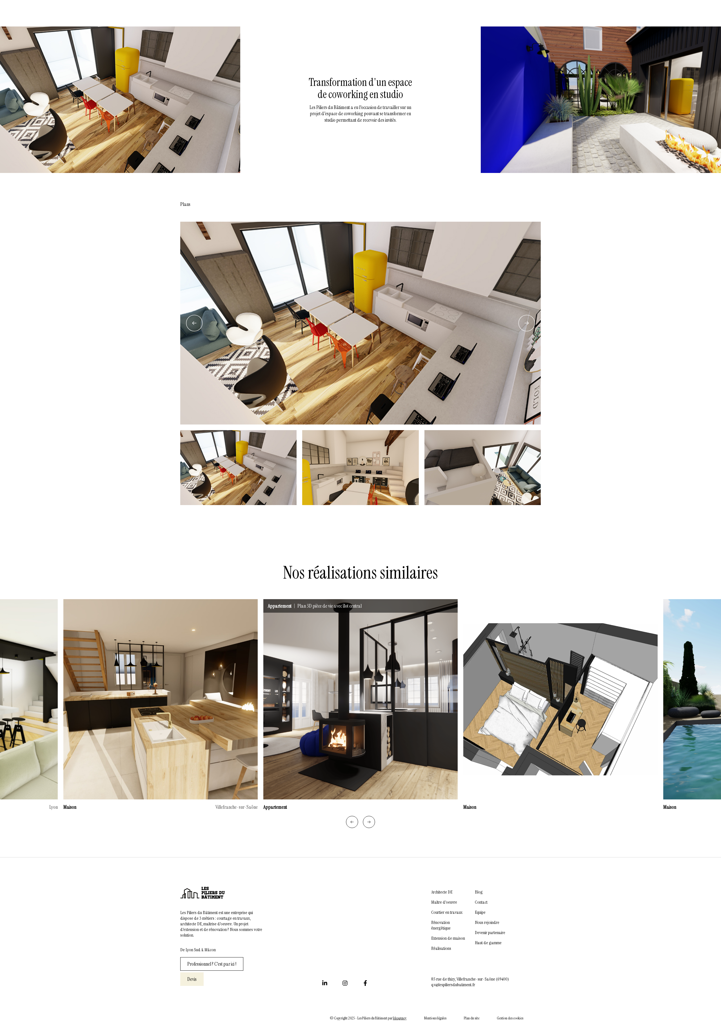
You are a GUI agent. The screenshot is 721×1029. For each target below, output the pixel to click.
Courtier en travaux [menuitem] (446, 912)
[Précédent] (194, 323)
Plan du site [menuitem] (471, 1018)
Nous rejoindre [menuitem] (487, 922)
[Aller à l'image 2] (360, 467)
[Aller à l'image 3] (482, 467)
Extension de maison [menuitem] (448, 938)
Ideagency (400, 1018)
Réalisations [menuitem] (441, 948)
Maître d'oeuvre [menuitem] (444, 902)
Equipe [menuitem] (480, 912)
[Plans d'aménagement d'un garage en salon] (160, 699)
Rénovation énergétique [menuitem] (441, 925)
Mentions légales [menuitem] (435, 1018)
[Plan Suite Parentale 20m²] (560, 699)
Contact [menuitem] (481, 902)
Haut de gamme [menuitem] (488, 943)
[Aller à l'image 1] (238, 467)
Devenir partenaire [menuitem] (490, 932)
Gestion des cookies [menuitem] (510, 1018)
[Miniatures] (360, 467)
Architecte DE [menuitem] (441, 892)
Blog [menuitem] (479, 892)
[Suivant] (526, 323)
